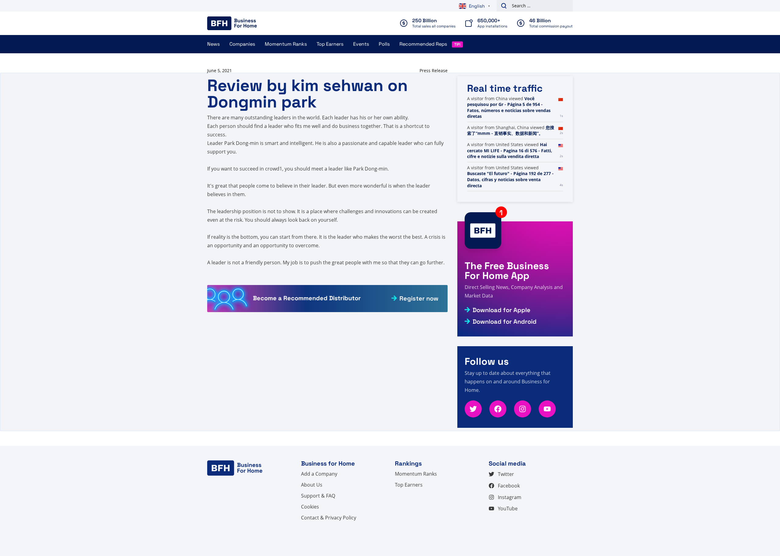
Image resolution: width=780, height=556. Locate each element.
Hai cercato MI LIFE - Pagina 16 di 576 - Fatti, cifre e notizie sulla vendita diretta (509, 150)
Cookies (310, 506)
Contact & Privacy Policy (328, 517)
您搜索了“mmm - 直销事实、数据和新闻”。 (510, 130)
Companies (242, 44)
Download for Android (505, 321)
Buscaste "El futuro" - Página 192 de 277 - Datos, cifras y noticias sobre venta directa (510, 179)
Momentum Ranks (286, 44)
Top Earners (330, 44)
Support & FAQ (318, 495)
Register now (418, 298)
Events (361, 44)
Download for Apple (501, 310)
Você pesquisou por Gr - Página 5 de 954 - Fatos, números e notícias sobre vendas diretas (509, 107)
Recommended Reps (423, 44)
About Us (311, 484)
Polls (384, 44)
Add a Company (319, 473)
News (213, 44)
